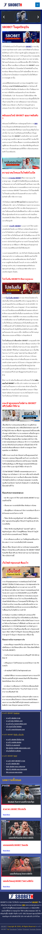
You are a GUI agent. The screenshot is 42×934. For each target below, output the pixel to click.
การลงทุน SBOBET (15, 178)
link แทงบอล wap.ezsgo (14, 772)
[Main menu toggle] (37, 4)
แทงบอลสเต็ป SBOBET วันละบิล (15, 845)
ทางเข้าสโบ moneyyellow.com (16, 724)
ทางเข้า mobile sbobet (13, 742)
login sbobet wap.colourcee (15, 766)
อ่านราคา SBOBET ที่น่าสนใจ (14, 809)
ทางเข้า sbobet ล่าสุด (13, 718)
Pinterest (26, 929)
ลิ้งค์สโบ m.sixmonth (13, 745)
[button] (3, 16)
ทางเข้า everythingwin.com (15, 729)
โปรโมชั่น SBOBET (12, 298)
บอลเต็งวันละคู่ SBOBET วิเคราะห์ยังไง (18, 881)
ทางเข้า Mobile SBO (12, 764)
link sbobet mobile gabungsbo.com (18, 748)
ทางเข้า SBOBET (15, 226)
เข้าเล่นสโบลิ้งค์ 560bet (14, 726)
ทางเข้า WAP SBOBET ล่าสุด (15, 761)
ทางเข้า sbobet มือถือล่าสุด (15, 739)
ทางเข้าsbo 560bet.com (14, 721)
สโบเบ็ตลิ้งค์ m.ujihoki (13, 751)
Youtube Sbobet (35, 929)
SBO (36, 123)
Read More (6, 814)
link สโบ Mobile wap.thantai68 (16, 769)
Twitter (19, 929)
